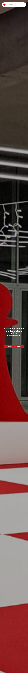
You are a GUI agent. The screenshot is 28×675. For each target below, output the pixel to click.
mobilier (14, 333)
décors (13, 330)
